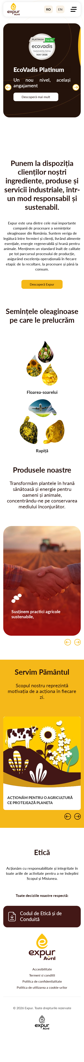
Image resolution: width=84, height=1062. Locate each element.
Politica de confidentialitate (42, 981)
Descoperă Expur (42, 284)
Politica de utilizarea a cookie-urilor (42, 987)
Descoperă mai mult (36, 97)
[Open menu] (74, 9)
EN (60, 9)
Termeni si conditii (42, 975)
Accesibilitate (42, 969)
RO (48, 9)
